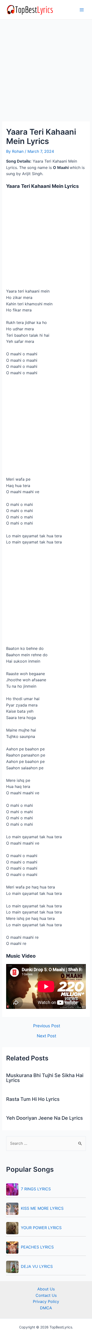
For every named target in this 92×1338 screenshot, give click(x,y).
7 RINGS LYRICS (36, 1188)
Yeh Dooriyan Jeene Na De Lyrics (44, 1118)
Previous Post (46, 1026)
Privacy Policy (46, 1301)
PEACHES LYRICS (37, 1247)
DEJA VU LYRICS (37, 1266)
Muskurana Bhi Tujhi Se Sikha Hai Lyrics (44, 1077)
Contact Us (46, 1295)
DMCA (46, 1307)
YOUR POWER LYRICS (41, 1227)
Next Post (46, 1036)
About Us (46, 1289)
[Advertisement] (46, 73)
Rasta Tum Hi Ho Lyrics (33, 1099)
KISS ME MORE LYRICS (42, 1208)
